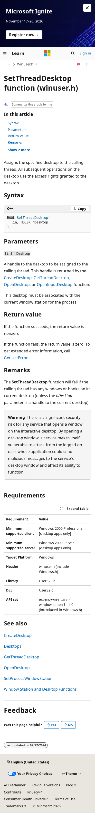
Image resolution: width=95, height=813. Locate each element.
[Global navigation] (5, 53)
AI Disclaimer (15, 785)
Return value (18, 136)
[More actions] (87, 64)
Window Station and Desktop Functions (40, 689)
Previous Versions (45, 785)
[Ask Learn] (79, 64)
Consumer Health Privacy (24, 799)
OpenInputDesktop (55, 284)
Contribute (12, 792)
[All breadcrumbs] (8, 64)
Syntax (13, 123)
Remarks (15, 142)
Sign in (85, 53)
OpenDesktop (17, 284)
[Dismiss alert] (87, 8)
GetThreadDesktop (51, 277)
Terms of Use (65, 799)
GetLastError (15, 357)
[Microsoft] (47, 53)
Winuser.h (25, 64)
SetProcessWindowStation (28, 678)
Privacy (33, 792)
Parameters (17, 129)
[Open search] (73, 53)
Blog (69, 785)
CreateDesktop (18, 277)
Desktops (12, 646)
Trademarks (13, 806)
